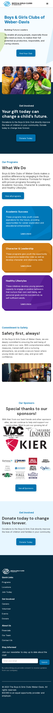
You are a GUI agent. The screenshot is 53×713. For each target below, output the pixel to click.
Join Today (7, 592)
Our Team (6, 635)
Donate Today (25, 138)
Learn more (26, 233)
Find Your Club (25, 53)
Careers (5, 604)
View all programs (13, 196)
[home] (17, 3)
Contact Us (7, 640)
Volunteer (6, 608)
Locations (6, 587)
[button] (43, 3)
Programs (6, 582)
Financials (6, 630)
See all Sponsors (25, 488)
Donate (5, 618)
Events (5, 613)
